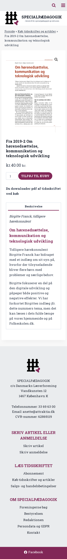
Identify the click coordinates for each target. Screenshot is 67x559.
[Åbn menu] (63, 5)
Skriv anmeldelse (33, 452)
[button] (56, 59)
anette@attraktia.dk (39, 411)
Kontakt (33, 532)
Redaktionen (33, 520)
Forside (9, 31)
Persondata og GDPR (33, 526)
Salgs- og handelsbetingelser (33, 486)
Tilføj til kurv (35, 176)
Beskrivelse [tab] (33, 206)
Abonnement (33, 473)
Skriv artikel (33, 446)
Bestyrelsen (33, 513)
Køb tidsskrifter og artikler (37, 31)
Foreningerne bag (33, 507)
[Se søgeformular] (53, 5)
